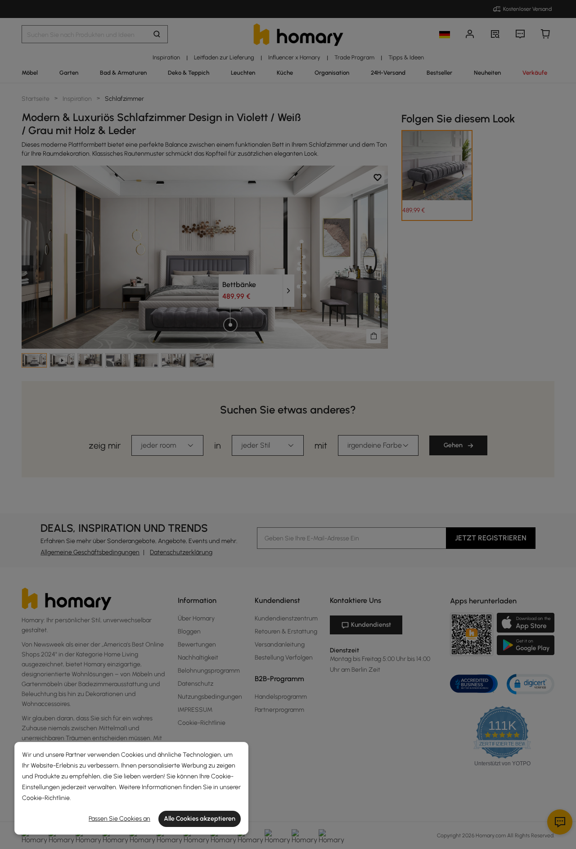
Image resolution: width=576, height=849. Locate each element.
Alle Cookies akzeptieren (199, 818)
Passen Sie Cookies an (119, 818)
